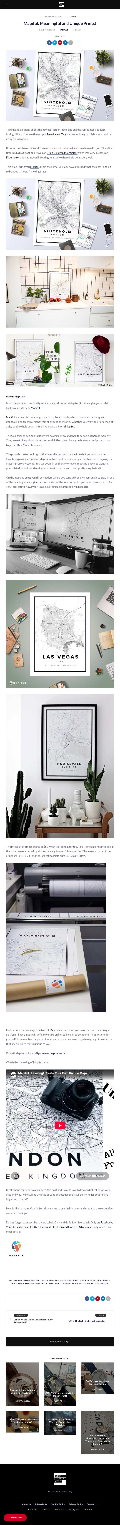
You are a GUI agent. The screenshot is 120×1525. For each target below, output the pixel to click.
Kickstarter (13, 157)
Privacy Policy (76, 1504)
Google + (73, 1227)
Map (38, 1284)
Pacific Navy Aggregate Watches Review (98, 1382)
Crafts (77, 1280)
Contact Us (93, 1504)
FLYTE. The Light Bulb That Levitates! (87, 1321)
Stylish (95, 1284)
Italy (21, 1284)
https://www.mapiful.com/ (50, 1053)
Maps (45, 1284)
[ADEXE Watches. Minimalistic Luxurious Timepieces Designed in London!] (97, 1432)
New (52, 1284)
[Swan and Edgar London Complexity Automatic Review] (22, 1384)
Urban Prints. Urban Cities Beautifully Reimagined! (33, 1321)
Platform (85, 1284)
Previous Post (21, 1315)
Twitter (34, 1227)
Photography (63, 1284)
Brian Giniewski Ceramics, (62, 152)
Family (107, 1280)
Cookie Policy (58, 1504)
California (66, 1280)
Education (96, 1280)
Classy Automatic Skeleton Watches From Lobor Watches (60, 1422)
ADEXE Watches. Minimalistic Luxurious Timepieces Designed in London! (97, 1439)
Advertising (41, 1504)
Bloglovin (57, 1227)
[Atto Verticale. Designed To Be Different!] (60, 1384)
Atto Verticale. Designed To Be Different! (60, 1394)
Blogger (54, 1280)
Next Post (100, 1315)
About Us (26, 1504)
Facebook (106, 1222)
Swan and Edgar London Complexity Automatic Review (22, 1393)
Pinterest (45, 1227)
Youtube (11, 1227)
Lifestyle (71, 17)
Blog (45, 1280)
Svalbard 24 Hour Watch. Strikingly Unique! (22, 1420)
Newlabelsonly (89, 1227)
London (30, 1284)
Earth (86, 1280)
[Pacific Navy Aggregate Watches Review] (97, 1378)
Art (39, 1280)
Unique (105, 1284)
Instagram (22, 1227)
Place (75, 1284)
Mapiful (34, 166)
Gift (15, 1284)
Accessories (16, 1280)
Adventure (29, 1280)
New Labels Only (57, 134)
